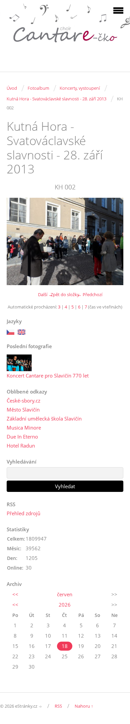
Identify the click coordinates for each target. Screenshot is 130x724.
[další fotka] (112, 241)
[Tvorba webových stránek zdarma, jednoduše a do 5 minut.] (40, 706)
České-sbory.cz (23, 400)
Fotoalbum (38, 88)
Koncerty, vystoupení (80, 88)
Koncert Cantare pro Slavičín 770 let (48, 375)
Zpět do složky (65, 294)
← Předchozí (89, 294)
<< (15, 594)
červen (64, 594)
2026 (65, 604)
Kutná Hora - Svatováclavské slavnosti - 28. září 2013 (56, 99)
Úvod (12, 88)
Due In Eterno (22, 436)
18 (65, 646)
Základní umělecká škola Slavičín (44, 418)
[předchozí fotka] (17, 241)
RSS (58, 706)
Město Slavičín (23, 409)
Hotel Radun (21, 445)
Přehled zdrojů (23, 513)
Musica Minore (24, 427)
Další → (45, 294)
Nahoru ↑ (84, 706)
